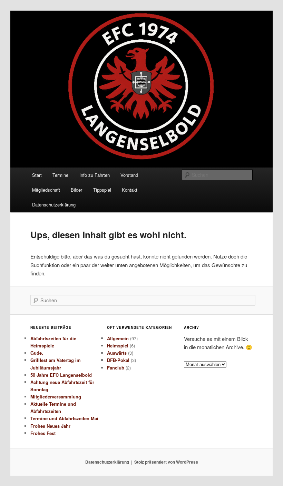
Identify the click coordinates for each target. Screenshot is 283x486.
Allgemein (118, 338)
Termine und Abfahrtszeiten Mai (64, 418)
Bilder (76, 189)
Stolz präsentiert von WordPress (166, 462)
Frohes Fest (43, 433)
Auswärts (117, 353)
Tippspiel (102, 189)
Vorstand (129, 175)
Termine (60, 175)
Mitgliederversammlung (55, 396)
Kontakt (129, 189)
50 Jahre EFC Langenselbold (61, 375)
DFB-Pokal (118, 360)
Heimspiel (117, 345)
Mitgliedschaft (46, 189)
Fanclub (115, 367)
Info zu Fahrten (94, 175)
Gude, (36, 353)
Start (37, 175)
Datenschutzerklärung (54, 204)
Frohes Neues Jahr (50, 426)
